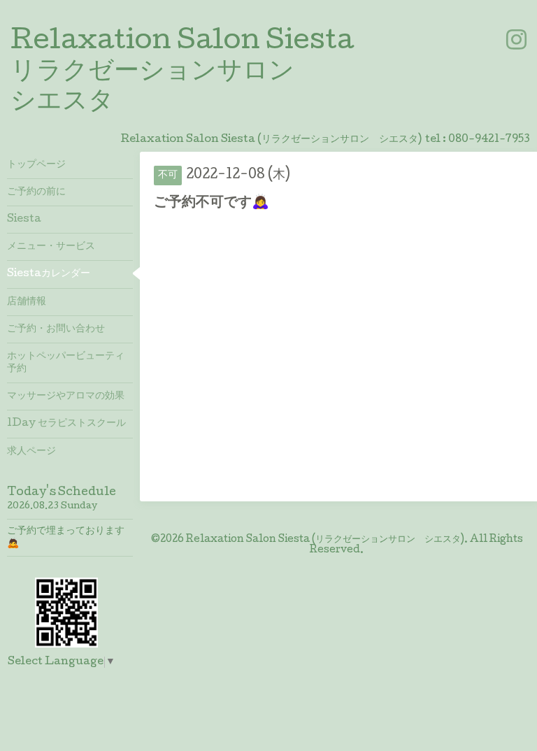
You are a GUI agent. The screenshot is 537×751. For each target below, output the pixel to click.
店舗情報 (26, 302)
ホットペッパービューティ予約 (65, 363)
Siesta (24, 219)
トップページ (36, 165)
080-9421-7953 (489, 139)
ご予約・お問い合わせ (56, 329)
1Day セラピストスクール (66, 423)
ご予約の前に (36, 192)
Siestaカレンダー (48, 274)
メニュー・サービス (51, 246)
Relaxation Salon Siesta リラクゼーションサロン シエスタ (182, 73)
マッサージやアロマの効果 (65, 396)
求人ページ (31, 451)
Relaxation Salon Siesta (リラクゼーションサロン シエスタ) (325, 540)
